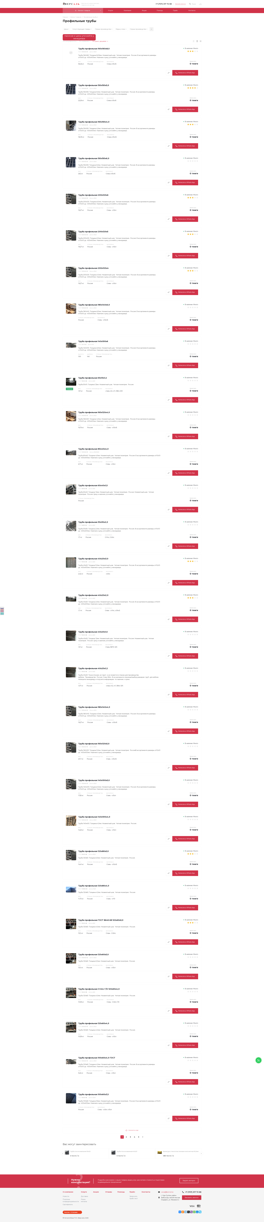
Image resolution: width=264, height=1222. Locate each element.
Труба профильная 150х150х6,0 (93, 158)
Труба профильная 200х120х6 (93, 195)
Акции (96, 1192)
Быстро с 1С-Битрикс (71, 1212)
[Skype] (200, 1212)
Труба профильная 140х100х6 (93, 341)
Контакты (146, 1192)
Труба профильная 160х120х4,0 (94, 412)
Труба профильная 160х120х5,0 (93, 744)
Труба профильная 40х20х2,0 (93, 595)
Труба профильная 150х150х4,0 (93, 122)
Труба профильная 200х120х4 (93, 268)
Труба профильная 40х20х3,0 (93, 559)
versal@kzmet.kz (167, 1192)
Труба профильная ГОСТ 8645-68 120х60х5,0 (100, 920)
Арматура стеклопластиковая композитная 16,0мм (181, 1151)
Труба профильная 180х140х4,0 (94, 707)
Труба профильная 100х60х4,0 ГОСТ (96, 1058)
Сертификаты (68, 1204)
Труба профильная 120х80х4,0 (93, 886)
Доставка (84, 1196)
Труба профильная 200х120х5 (93, 232)
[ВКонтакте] (180, 1212)
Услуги (84, 1192)
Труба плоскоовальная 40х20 (127, 1151)
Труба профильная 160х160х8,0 (94, 49)
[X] (188, 1212)
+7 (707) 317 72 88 (164, 4)
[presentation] (62, 1153)
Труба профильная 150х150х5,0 (93, 85)
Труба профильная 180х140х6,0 (94, 305)
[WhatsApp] (194, 1212)
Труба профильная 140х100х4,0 (94, 817)
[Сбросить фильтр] (151, 29)
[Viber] (191, 1212)
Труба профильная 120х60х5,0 (93, 954)
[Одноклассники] (183, 1212)
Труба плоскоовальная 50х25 (80, 1151)
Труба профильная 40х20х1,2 (93, 668)
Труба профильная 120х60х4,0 (93, 1023)
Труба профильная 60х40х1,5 (93, 485)
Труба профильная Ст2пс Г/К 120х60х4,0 (99, 989)
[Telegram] (185, 1212)
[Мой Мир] (197, 1212)
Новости (66, 1196)
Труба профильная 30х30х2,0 (93, 522)
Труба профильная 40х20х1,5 (93, 632)
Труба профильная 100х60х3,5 (93, 1094)
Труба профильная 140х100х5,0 (94, 780)
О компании (68, 1192)
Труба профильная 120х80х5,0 (93, 851)
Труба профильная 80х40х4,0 (93, 449)
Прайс (132, 1192)
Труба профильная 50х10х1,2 (92, 378)
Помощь (121, 1192)
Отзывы (108, 1192)
